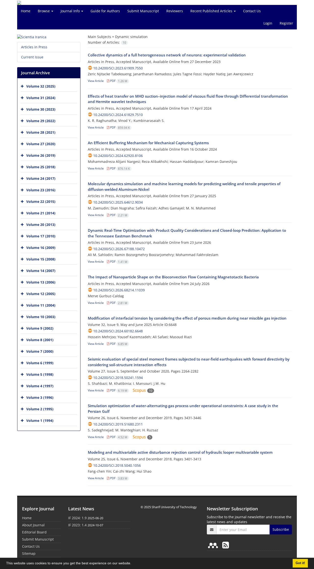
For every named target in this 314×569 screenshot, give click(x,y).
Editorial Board (34, 532)
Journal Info (71, 11)
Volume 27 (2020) (40, 144)
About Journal (33, 525)
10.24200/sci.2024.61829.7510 (118, 114)
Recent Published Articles (211, 11)
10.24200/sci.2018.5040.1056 (117, 465)
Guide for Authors (105, 11)
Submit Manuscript (143, 11)
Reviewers (174, 11)
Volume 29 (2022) (40, 120)
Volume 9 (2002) (39, 328)
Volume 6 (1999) (39, 363)
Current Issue (32, 57)
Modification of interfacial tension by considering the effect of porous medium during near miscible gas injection (187, 318)
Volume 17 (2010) (40, 236)
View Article (96, 81)
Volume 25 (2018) (40, 167)
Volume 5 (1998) (39, 374)
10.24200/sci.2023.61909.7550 (118, 68)
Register (286, 23)
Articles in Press (34, 47)
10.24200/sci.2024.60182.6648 (118, 331)
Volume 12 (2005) (40, 293)
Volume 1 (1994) (39, 420)
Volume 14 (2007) (40, 270)
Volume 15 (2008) (40, 259)
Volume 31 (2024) (40, 97)
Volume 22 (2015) (40, 201)
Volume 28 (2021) (40, 132)
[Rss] (225, 544)
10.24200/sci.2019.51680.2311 (118, 424)
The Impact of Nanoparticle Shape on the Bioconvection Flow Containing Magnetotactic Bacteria (173, 276)
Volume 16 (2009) (40, 247)
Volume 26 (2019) (40, 155)
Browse (44, 11)
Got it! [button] (300, 563)
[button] (133, 564)
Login (267, 23)
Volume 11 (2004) (40, 305)
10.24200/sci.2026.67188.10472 (119, 248)
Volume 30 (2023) (40, 109)
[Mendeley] (214, 544)
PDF (118, 81)
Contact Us (252, 11)
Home (25, 11)
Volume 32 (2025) (40, 86)
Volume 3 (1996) (39, 397)
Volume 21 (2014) (40, 213)
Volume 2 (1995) (39, 409)
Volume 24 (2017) (40, 178)
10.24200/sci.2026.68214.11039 (119, 290)
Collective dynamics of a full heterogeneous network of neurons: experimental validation (167, 54)
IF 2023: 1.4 (77, 525)
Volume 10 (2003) (40, 316)
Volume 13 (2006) (40, 282)
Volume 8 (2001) (39, 339)
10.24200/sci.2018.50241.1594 (118, 377)
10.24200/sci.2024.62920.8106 (118, 155)
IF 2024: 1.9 (77, 518)
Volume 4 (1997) (39, 386)
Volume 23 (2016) (40, 190)
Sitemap (29, 553)
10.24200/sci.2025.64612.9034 (118, 202)
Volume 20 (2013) (40, 224)
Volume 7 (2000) (39, 351)
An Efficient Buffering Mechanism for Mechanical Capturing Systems (148, 142)
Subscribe (281, 529)
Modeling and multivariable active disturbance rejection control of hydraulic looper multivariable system (180, 452)
